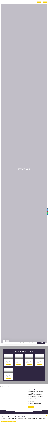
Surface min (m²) (31, 342)
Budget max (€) (22, 342)
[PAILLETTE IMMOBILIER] (2, 2)
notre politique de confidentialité (25, 419)
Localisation (13, 342)
